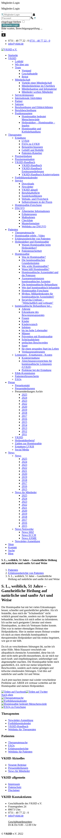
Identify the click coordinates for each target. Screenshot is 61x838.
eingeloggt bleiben (11, 21)
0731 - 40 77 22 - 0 (39, 40)
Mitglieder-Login (10, 25)
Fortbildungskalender (19, 723)
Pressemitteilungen (18, 768)
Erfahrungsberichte (18, 748)
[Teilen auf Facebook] (13, 691)
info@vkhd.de (16, 43)
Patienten (13, 570)
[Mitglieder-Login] (3, 35)
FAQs (11, 745)
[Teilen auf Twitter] (37, 691)
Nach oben (7, 694)
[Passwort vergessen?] (35, 18)
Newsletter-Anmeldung (27, 541)
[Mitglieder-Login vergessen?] (2, 14)
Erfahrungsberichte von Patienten (26, 573)
